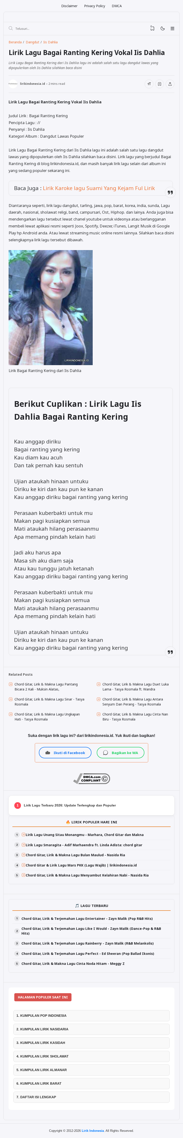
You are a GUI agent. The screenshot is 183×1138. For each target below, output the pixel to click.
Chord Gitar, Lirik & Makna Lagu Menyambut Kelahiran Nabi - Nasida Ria (87, 875)
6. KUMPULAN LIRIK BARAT (38, 1083)
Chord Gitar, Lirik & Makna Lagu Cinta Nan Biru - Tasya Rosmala (135, 716)
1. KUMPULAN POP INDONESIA (41, 1015)
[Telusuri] (11, 28)
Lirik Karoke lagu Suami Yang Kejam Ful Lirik (99, 188)
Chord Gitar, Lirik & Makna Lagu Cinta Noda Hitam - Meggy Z (73, 963)
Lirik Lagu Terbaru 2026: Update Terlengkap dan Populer (70, 805)
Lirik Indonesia (93, 1131)
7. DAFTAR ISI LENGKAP (36, 1097)
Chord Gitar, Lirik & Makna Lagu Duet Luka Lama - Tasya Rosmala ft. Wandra (135, 686)
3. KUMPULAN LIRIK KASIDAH (40, 1043)
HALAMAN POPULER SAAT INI (43, 997)
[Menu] (172, 28)
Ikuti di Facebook (69, 752)
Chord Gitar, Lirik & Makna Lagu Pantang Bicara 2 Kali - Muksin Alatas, (46, 686)
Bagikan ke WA (125, 752)
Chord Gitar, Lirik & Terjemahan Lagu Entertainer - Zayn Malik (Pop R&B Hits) (87, 918)
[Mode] (162, 29)
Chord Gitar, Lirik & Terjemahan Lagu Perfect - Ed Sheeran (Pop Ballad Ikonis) (87, 953)
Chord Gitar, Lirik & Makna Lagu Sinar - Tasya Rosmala (49, 701)
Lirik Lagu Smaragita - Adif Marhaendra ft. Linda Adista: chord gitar (84, 845)
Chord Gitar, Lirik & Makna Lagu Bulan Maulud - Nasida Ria (75, 855)
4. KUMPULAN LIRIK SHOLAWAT (42, 1056)
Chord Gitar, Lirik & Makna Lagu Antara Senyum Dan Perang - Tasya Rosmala (132, 701)
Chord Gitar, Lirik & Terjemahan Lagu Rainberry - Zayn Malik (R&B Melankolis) (87, 943)
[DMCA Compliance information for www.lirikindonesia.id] (91, 782)
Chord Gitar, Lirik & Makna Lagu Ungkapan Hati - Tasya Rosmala (47, 716)
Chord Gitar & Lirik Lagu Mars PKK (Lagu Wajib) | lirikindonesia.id (81, 865)
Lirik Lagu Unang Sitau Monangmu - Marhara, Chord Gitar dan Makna (85, 834)
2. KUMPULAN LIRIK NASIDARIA (42, 1029)
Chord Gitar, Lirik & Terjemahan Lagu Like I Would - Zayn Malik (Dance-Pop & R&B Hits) (91, 931)
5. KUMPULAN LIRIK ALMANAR (41, 1070)
